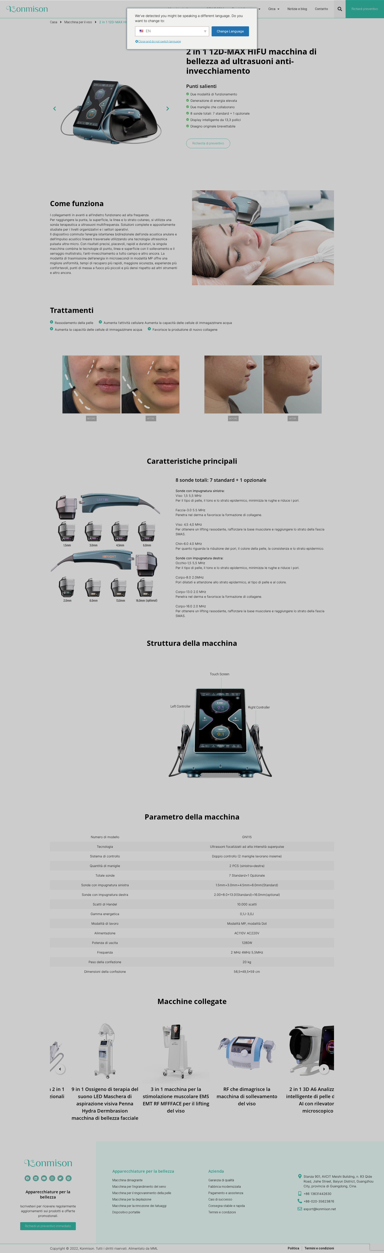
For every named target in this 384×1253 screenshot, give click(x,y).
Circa (271, 9)
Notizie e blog (297, 9)
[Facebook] (28, 1178)
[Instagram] (52, 1178)
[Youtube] (44, 1178)
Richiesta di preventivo (208, 143)
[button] (340, 9)
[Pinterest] (69, 1178)
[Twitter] (60, 1178)
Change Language (230, 31)
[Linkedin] (36, 1178)
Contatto (321, 9)
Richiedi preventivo (365, 9)
